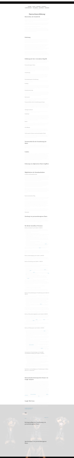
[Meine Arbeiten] (38, 6)
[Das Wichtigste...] (44, 6)
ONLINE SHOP (33, 6)
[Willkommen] (29, 6)
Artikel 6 (45, 269)
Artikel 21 (34, 272)
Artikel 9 (30, 270)
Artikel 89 (42, 348)
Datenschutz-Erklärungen (33, 394)
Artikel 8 (28, 278)
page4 (37, 457)
